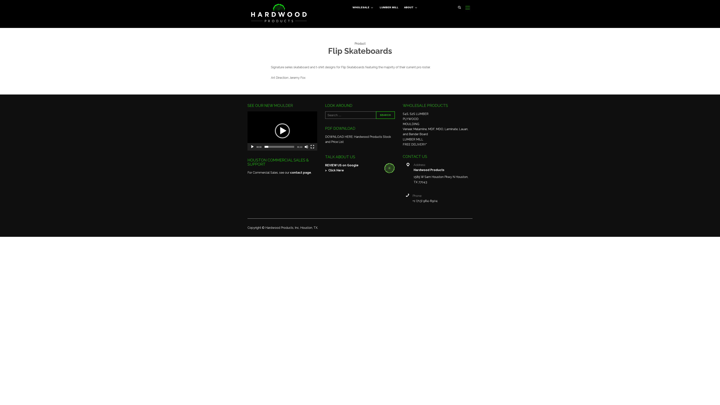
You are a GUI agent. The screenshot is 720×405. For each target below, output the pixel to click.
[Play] (252, 147)
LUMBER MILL (389, 7)
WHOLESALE (360, 7)
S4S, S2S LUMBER (415, 114)
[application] (282, 131)
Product (360, 43)
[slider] (279, 147)
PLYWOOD (410, 119)
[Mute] (306, 147)
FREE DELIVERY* (415, 144)
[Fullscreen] (312, 147)
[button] (282, 130)
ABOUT (408, 7)
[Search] (459, 7)
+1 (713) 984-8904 (425, 201)
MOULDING (411, 124)
